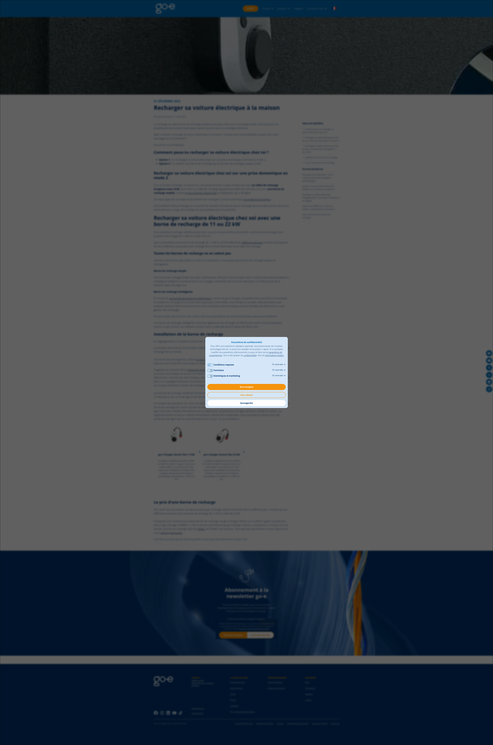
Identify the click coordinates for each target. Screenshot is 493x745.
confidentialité (250, 355)
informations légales (274, 355)
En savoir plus (278, 364)
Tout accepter (246, 386)
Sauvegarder (246, 403)
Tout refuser (246, 395)
